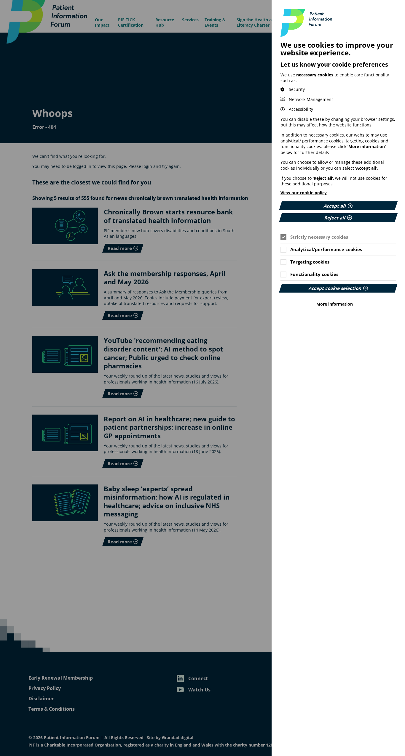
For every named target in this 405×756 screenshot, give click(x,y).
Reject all (335, 218)
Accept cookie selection (335, 288)
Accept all (335, 206)
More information (334, 304)
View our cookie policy (303, 192)
